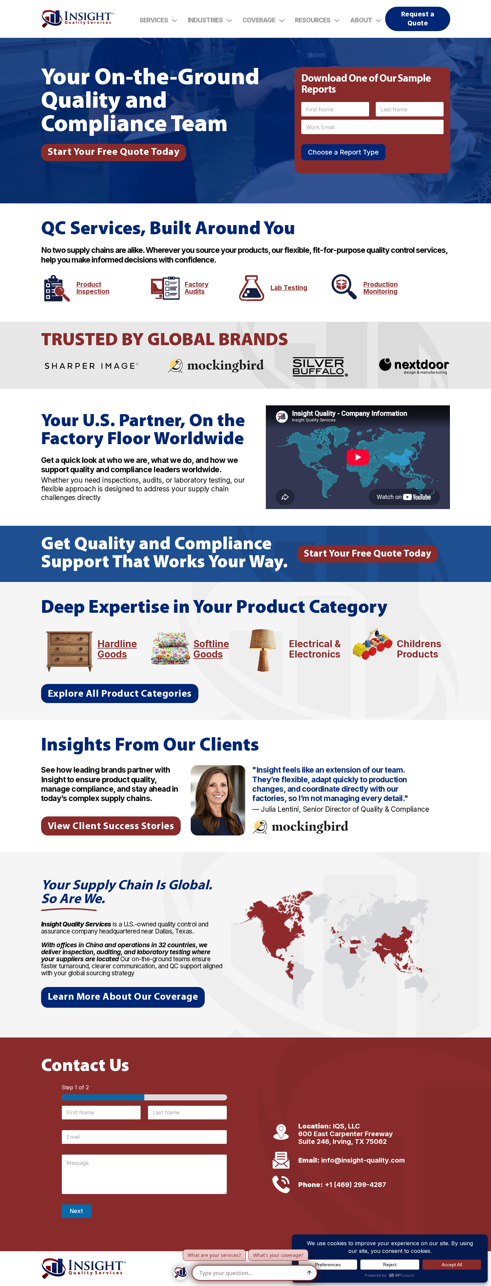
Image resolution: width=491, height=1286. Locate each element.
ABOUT (361, 20)
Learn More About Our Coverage (123, 997)
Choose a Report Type (343, 152)
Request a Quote (418, 18)
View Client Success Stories (111, 826)
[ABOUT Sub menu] (378, 20)
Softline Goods (211, 649)
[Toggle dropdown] (174, 20)
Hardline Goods (117, 649)
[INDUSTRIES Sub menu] (229, 20)
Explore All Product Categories (120, 694)
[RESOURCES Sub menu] (337, 20)
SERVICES (153, 20)
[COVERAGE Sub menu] (282, 20)
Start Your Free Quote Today (114, 152)
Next (76, 1211)
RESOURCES (312, 20)
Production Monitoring (380, 288)
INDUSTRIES (205, 20)
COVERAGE (258, 20)
